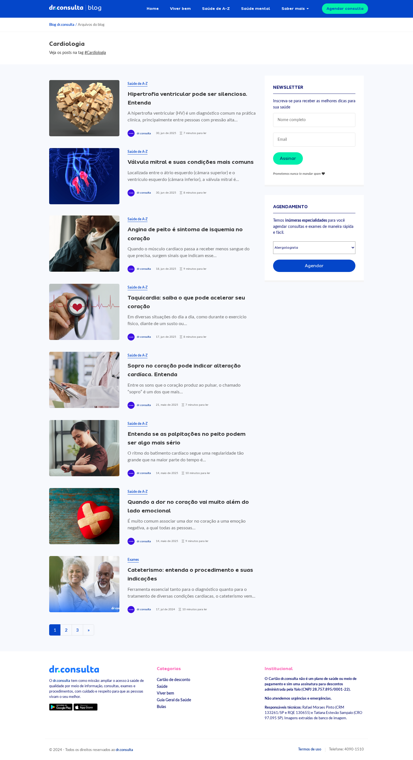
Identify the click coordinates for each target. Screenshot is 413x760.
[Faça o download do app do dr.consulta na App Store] (85, 706)
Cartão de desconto (173, 680)
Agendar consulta (345, 8)
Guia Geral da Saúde (174, 700)
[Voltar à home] (74, 668)
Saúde (162, 686)
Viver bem (180, 8)
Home (153, 8)
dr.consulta (144, 133)
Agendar (314, 265)
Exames (133, 559)
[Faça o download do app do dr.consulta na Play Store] (60, 706)
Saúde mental (255, 8)
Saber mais (293, 8)
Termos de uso (309, 749)
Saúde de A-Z (216, 8)
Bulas (161, 707)
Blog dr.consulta (61, 24)
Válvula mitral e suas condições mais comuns (191, 162)
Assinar (288, 158)
